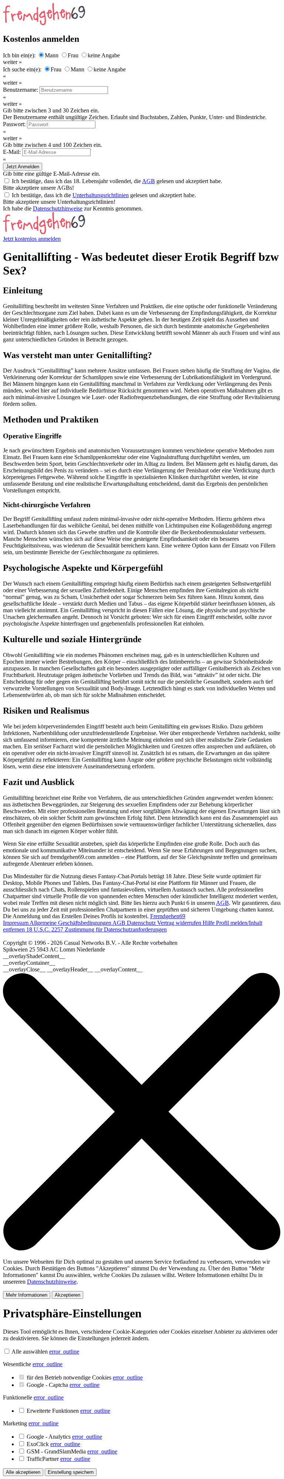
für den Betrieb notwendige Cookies (85, 1377)
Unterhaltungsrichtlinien (100, 195)
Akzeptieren (67, 1295)
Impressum (16, 923)
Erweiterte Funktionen (68, 1411)
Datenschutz (142, 923)
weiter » (12, 62)
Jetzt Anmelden (22, 166)
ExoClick (53, 1444)
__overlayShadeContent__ (34, 956)
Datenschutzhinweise (57, 208)
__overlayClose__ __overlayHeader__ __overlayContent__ (72, 969)
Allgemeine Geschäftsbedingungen (71, 923)
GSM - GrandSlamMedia (72, 1451)
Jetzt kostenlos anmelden (32, 239)
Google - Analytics (64, 1436)
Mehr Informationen (26, 1295)
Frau (73, 55)
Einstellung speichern (71, 1472)
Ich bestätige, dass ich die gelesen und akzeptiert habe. (104, 195)
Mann (51, 55)
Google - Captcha (63, 1385)
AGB (148, 181)
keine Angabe (104, 55)
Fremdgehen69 (167, 916)
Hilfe (209, 923)
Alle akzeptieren (23, 1472)
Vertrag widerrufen (180, 923)
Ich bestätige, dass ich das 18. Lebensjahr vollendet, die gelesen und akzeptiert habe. (117, 181)
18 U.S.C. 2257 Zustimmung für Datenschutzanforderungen (96, 929)
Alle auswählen (29, 1351)
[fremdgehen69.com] (44, 232)
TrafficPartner (58, 1459)
